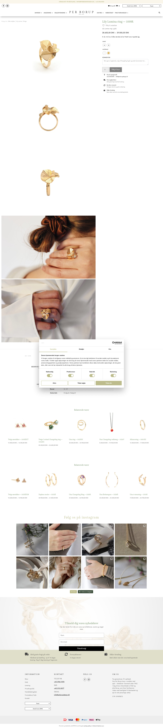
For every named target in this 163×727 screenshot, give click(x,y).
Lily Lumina (19, 21)
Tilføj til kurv (115, 69)
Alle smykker (11, 21)
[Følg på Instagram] (7, 5)
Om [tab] (110, 349)
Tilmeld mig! (81, 648)
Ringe (25, 21)
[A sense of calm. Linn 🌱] (131, 572)
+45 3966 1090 (59, 682)
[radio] (104, 45)
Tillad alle (109, 383)
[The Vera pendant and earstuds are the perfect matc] (131, 540)
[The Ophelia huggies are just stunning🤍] (32, 540)
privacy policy (87, 726)
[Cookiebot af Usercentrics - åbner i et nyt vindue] (113, 343)
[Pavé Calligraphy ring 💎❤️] (98, 540)
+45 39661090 (99, 2)
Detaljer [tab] (81, 349)
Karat (104, 41)
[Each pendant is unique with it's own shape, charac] (32, 572)
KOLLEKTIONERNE (60, 13)
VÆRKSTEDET (109, 13)
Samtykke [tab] (53, 349)
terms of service (97, 726)
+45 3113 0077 (59, 688)
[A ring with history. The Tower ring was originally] (65, 540)
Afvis (54, 383)
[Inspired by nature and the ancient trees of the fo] (65, 572)
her (139, 37)
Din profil (112, 6)
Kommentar (106, 57)
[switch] (71, 375)
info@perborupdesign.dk (85, 2)
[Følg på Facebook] (3, 5)
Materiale (105, 49)
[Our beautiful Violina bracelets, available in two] (98, 572)
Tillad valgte (81, 383)
